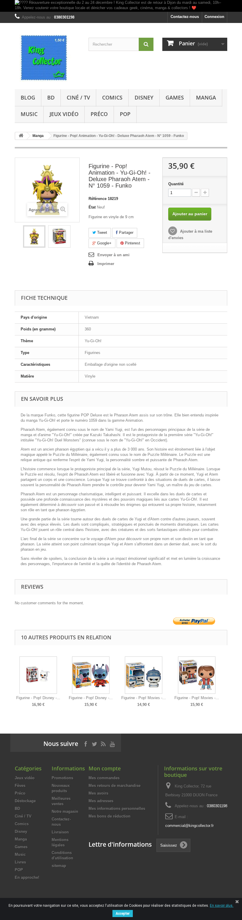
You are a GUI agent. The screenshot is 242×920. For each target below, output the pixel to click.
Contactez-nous (185, 16)
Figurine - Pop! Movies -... (143, 698)
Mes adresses (101, 801)
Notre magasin (65, 811)
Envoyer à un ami (113, 255)
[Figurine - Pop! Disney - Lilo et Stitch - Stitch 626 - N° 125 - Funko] (90, 675)
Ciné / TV (78, 97)
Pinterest (132, 243)
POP (125, 114)
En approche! (27, 877)
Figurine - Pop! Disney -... (38, 698)
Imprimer (105, 264)
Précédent (16, 677)
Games (175, 97)
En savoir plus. (221, 906)
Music (29, 114)
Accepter (123, 913)
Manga (206, 97)
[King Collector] (47, 58)
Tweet (101, 232)
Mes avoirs (98, 793)
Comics (112, 97)
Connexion (214, 16)
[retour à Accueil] (21, 136)
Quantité (176, 184)
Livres (20, 862)
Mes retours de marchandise (114, 785)
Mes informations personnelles (117, 808)
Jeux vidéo (64, 114)
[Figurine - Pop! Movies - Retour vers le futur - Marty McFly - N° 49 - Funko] (196, 675)
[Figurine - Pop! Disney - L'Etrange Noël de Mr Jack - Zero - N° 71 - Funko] (38, 675)
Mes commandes (104, 778)
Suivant (226, 677)
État (92, 207)
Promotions (62, 778)
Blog (28, 97)
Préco (99, 114)
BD (51, 97)
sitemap (59, 865)
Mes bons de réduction (109, 816)
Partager (125, 232)
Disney (144, 97)
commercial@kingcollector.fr (189, 825)
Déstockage (25, 801)
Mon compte (105, 768)
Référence (98, 198)
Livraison (60, 832)
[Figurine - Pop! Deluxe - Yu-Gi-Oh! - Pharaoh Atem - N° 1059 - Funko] (34, 236)
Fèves (20, 785)
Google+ (104, 243)
